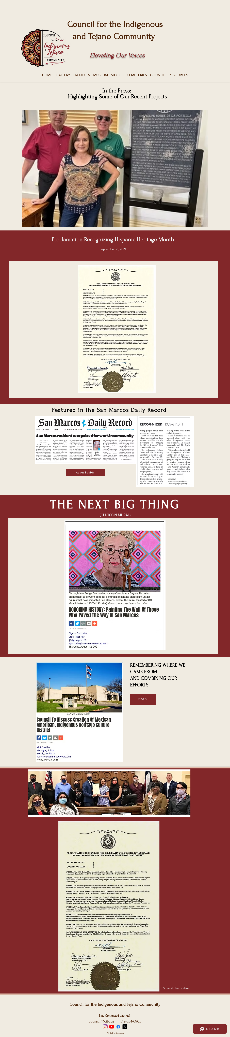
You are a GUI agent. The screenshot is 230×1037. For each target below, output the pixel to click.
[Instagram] (105, 1026)
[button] (115, 168)
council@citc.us (101, 1021)
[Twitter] (124, 1026)
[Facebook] (118, 1026)
